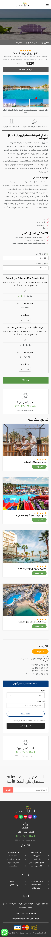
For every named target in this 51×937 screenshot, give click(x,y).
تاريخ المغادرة (41, 263)
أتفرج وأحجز (39, 466)
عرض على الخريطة (25, 69)
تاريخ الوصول (41, 253)
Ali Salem (44, 932)
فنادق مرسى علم (36, 865)
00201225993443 (25, 406)
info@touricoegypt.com (20, 918)
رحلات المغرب (13, 884)
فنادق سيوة (13, 865)
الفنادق (36, 42)
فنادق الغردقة (36, 859)
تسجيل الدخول (25, 725)
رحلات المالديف (36, 884)
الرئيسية (44, 42)
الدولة (43, 690)
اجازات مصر (23, 4)
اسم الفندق (41, 701)
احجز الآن (25, 380)
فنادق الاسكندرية (13, 862)
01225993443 (25, 752)
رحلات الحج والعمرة (36, 881)
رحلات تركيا (13, 881)
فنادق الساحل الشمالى (36, 862)
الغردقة (35, 142)
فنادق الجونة (13, 855)
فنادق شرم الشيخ (36, 852)
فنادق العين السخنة (13, 859)
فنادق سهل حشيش (13, 852)
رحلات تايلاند (36, 887)
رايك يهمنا (40, 651)
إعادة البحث (25, 713)
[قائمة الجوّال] (47, 4)
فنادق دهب (36, 855)
